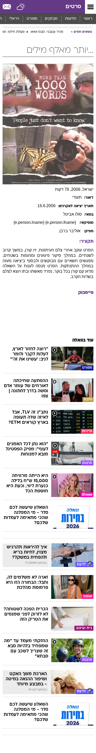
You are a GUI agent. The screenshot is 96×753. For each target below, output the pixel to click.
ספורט (32, 19)
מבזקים (51, 19)
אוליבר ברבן (70, 231)
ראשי (88, 19)
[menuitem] (70, 19)
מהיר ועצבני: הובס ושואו (47, 32)
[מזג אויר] (21, 7)
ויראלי (14, 19)
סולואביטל (72, 214)
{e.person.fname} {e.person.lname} (45, 222)
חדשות (70, 19)
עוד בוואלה (82, 340)
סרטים (73, 6)
